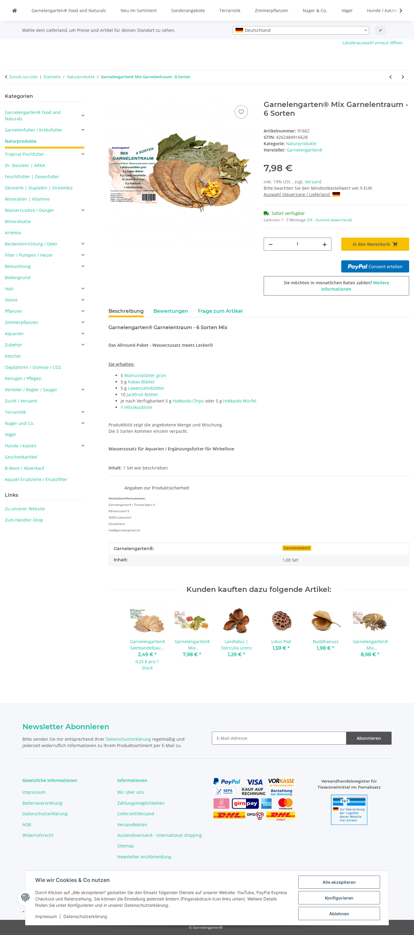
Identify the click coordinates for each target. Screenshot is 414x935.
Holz (9, 289)
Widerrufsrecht (37, 835)
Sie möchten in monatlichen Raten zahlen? (336, 286)
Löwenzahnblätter (146, 388)
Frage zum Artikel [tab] (220, 311)
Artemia (13, 232)
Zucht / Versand (21, 401)
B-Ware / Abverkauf (24, 468)
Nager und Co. (19, 423)
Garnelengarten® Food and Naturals (69, 10)
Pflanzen (13, 311)
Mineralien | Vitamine (27, 199)
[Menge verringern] (270, 244)
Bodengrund (17, 277)
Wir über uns (130, 792)
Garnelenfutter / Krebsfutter (33, 130)
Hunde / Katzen (383, 10)
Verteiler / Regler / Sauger (31, 389)
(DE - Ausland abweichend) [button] (329, 219)
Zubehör (13, 345)
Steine (11, 300)
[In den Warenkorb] (113, 97)
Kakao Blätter (141, 382)
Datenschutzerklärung (85, 916)
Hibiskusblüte (138, 407)
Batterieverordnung (42, 803)
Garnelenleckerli (297, 548)
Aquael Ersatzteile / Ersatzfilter (36, 479)
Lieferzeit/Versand (135, 813)
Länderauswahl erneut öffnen (372, 42)
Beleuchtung (18, 266)
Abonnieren (369, 738)
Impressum (46, 916)
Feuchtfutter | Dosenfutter (32, 176)
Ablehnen (339, 913)
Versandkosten (132, 824)
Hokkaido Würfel (239, 401)
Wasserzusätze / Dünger (29, 210)
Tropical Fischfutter (24, 154)
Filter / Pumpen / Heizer (29, 255)
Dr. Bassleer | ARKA (25, 165)
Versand (313, 182)
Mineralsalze (18, 221)
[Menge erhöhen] (324, 244)
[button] (397, 10)
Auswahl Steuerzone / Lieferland (297, 194)
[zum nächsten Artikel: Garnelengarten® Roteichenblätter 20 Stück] (403, 76)
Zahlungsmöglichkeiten (141, 803)
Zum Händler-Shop (24, 520)
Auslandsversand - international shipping (159, 835)
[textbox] (301, 30)
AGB (26, 824)
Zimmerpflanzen (271, 10)
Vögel (347, 10)
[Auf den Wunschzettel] (241, 112)
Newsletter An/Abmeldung (144, 857)
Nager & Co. (315, 10)
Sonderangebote (188, 10)
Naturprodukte (301, 143)
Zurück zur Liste (23, 76)
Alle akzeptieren (339, 882)
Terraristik (229, 10)
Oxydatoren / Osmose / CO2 (33, 367)
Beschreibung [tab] (126, 311)
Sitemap (125, 846)
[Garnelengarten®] (14, 10)
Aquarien (14, 333)
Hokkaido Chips (188, 401)
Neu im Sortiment (139, 10)
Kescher (13, 356)
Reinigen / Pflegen (23, 378)
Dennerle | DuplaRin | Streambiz (39, 188)
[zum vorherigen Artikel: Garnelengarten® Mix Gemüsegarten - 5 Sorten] (390, 76)
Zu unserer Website (25, 509)
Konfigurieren (339, 897)
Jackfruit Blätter (142, 394)
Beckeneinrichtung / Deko (31, 244)
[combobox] (301, 30)
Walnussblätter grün (145, 375)
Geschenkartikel (21, 457)
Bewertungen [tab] (170, 311)
